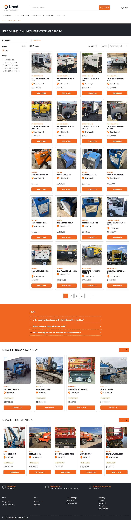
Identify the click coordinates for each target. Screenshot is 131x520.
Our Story (102, 498)
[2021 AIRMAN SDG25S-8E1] (41, 255)
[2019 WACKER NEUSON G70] (117, 63)
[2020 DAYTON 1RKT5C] (41, 159)
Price (4, 55)
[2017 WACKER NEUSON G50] (41, 63)
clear (23, 46)
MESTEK (110, 172)
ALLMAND (60, 268)
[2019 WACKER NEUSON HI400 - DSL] (41, 111)
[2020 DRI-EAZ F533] (67, 159)
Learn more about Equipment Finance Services (64, 488)
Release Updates (72, 503)
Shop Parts (50, 16)
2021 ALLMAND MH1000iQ (67, 271)
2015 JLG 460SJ (35, 454)
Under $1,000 (9, 60)
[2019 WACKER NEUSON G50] (92, 63)
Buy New (37, 504)
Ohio (19, 21)
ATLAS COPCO (86, 268)
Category (6, 40)
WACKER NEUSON (37, 76)
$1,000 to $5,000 (11, 62)
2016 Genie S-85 (106, 389)
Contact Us (61, 16)
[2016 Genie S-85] (113, 370)
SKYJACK (71, 386)
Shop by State (37, 16)
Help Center (70, 500)
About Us (96, 488)
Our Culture (102, 503)
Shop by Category (21, 16)
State (4, 46)
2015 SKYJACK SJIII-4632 (77, 389)
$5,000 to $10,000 (11, 65)
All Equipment (7, 16)
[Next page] (93, 296)
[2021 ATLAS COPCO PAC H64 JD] (117, 255)
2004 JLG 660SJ (86, 454)
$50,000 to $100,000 (12, 71)
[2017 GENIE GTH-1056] (17, 370)
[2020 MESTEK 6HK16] (117, 159)
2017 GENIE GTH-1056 (12, 389)
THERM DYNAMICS (113, 220)
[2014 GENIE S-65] (14, 437)
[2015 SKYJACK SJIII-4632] (81, 370)
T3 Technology (72, 498)
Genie (102, 386)
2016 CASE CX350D (43, 389)
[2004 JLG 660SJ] (91, 437)
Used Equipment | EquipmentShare (17, 517)
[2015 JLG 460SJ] (40, 437)
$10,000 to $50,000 (12, 68)
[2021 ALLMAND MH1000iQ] (67, 255)
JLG (30, 451)
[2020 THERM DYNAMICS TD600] (117, 207)
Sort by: (104, 46)
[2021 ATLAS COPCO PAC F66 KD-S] (92, 255)
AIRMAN (34, 268)
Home (4, 21)
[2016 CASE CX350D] (49, 370)
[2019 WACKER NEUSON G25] (67, 63)
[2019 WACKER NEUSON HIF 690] (67, 111)
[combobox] (70, 7)
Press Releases (104, 508)
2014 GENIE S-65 (10, 454)
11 (88, 296)
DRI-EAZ (59, 172)
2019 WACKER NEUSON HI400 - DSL (40, 128)
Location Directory (8, 504)
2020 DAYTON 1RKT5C (40, 175)
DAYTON (34, 172)
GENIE (6, 386)
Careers (101, 500)
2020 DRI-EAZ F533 (64, 175)
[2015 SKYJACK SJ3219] (116, 437)
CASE (37, 386)
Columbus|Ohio (12, 21)
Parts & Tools (38, 502)
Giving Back (103, 506)
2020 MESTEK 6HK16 (115, 175)
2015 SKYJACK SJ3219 (114, 454)
